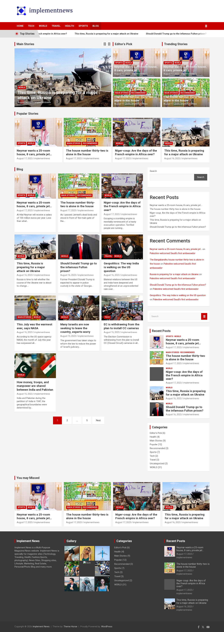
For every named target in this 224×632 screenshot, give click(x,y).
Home (20, 26)
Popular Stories (27, 113)
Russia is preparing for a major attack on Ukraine (174, 274)
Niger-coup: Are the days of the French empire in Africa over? (136, 152)
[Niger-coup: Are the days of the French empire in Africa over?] (122, 186)
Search (153, 171)
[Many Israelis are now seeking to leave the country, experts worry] (79, 307)
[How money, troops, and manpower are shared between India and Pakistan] (35, 365)
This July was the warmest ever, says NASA (34, 326)
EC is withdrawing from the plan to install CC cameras (121, 326)
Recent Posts (161, 331)
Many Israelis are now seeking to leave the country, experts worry (75, 328)
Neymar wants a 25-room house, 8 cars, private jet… (135, 68)
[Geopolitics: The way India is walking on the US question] (122, 247)
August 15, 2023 (68, 336)
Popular (153, 444)
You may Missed (28, 478)
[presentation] (105, 44)
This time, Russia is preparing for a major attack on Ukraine (86, 33)
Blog (95, 26)
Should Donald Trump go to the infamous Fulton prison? (156, 33)
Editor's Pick (123, 44)
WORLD (43, 26)
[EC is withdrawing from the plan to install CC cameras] (122, 307)
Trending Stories (176, 44)
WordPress (106, 626)
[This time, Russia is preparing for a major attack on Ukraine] (35, 247)
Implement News (41, 626)
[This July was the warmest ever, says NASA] (35, 307)
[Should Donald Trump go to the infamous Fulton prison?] (79, 247)
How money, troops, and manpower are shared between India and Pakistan (35, 385)
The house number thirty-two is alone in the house (135, 98)
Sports (83, 26)
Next (98, 420)
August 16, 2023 (25, 102)
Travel (56, 26)
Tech (31, 26)
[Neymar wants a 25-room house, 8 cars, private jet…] (35, 186)
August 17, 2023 (122, 74)
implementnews (43, 102)
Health (69, 26)
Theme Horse (70, 626)
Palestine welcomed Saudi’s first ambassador (172, 253)
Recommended (138, 93)
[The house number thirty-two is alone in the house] (79, 186)
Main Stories (25, 44)
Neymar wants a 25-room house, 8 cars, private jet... (176, 249)
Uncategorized (157, 463)
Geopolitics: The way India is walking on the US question (121, 267)
